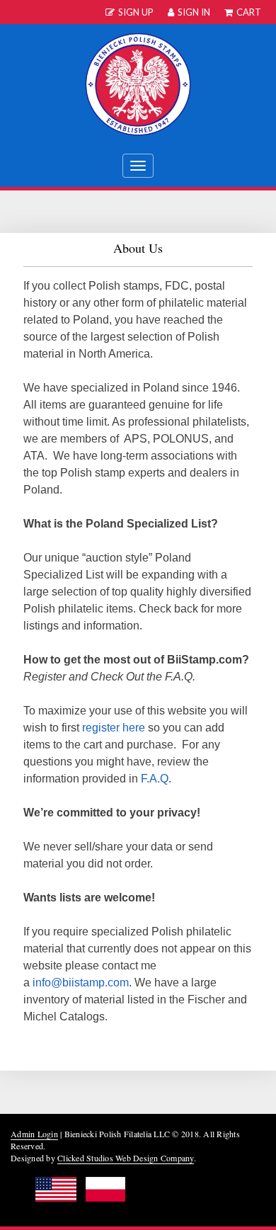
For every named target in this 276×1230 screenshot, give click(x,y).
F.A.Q (154, 779)
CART (248, 12)
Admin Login (34, 1133)
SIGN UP (136, 12)
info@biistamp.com (81, 982)
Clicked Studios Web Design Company (125, 1157)
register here (113, 728)
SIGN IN (194, 12)
